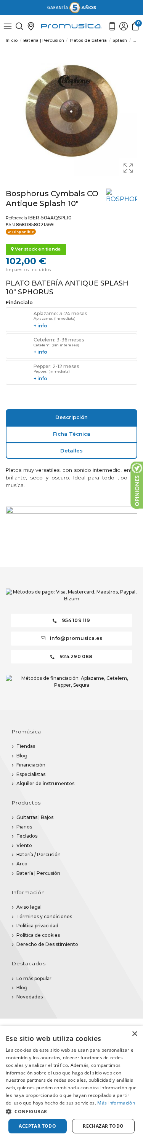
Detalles (71, 451)
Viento (24, 845)
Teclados (26, 836)
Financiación (30, 765)
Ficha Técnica (71, 434)
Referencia (16, 218)
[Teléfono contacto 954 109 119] (112, 26)
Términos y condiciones (44, 916)
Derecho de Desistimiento (47, 944)
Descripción (71, 417)
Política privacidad (37, 925)
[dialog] (71, 1083)
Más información (116, 1103)
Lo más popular (33, 978)
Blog (21, 756)
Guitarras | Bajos (34, 817)
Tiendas (25, 746)
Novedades (29, 997)
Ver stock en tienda (37, 249)
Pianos (24, 827)
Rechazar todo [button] (103, 1126)
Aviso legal (29, 907)
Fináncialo (19, 302)
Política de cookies (38, 935)
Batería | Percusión (38, 873)
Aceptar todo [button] (37, 1126)
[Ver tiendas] (30, 26)
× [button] (134, 1034)
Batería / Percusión (38, 854)
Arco (21, 863)
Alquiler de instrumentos (45, 783)
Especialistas (30, 774)
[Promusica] (71, 25)
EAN (10, 225)
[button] (71, 1111)
